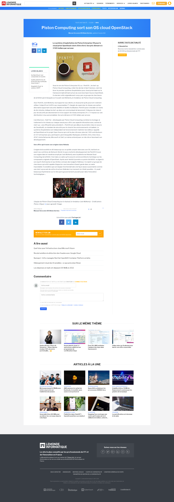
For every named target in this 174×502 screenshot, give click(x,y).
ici (45, 204)
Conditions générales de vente (114, 472)
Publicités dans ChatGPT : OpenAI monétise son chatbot (74, 415)
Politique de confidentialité (67, 305)
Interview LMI (113, 8)
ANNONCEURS (67, 472)
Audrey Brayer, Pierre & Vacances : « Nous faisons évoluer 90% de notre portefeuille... (48, 348)
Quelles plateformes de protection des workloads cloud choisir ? (39, 81)
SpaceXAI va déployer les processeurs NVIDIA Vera (97, 389)
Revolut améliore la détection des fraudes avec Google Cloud (57, 253)
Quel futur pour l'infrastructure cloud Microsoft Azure (54, 248)
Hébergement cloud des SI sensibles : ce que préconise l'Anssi (57, 263)
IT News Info (70, 457)
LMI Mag (122, 8)
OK (100, 233)
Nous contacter (55, 472)
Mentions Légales (78, 472)
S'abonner (161, 3)
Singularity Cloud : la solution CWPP (37, 87)
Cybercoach (96, 8)
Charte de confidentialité (94, 472)
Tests (104, 8)
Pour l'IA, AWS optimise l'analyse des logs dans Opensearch (96, 347)
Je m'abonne (122, 55)
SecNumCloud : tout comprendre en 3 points (38, 75)
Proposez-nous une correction (68, 210)
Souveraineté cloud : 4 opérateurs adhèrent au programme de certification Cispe (72, 348)
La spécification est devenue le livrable (122, 415)
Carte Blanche (71, 8)
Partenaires (144, 3)
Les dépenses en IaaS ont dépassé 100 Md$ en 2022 (54, 268)
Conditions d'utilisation (78, 305)
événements (110, 3)
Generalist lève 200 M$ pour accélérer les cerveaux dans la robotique (50, 416)
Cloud (91, 22)
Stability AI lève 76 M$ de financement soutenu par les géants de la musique (122, 390)
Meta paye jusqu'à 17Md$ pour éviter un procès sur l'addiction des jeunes (50, 390)
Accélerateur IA (84, 8)
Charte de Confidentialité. (52, 291)
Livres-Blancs (133, 3)
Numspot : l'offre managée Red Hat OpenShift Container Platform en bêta (62, 258)
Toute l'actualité (81, 22)
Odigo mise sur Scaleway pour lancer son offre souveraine (122, 346)
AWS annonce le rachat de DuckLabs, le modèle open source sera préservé (73, 390)
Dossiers (100, 3)
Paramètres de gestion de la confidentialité (87, 474)
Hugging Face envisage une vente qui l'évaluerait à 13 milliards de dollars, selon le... (98, 416)
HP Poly (61, 8)
